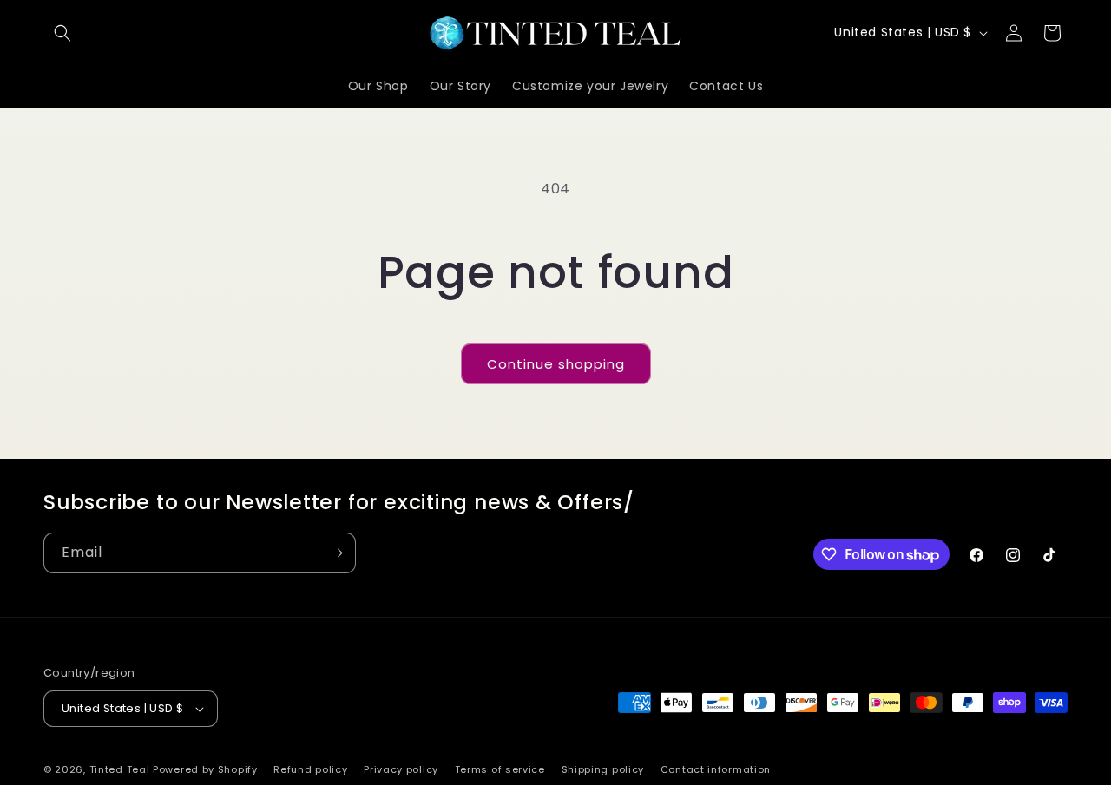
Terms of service (500, 769)
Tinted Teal (119, 769)
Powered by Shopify (205, 769)
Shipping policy (603, 769)
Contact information (716, 769)
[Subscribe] (336, 553)
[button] (62, 33)
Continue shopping (556, 364)
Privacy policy (401, 769)
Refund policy (310, 769)
